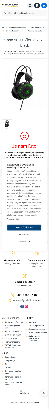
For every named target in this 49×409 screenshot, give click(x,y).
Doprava (32, 322)
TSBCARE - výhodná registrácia (13, 346)
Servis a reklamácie (13, 331)
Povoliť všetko (24, 229)
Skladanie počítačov (37, 329)
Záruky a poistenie (36, 326)
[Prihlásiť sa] (30, 5)
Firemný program (12, 342)
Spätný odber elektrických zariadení (34, 338)
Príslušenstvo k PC (37, 28)
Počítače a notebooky (17, 28)
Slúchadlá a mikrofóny (14, 31)
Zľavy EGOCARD (11, 338)
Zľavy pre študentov (13, 335)
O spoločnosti (10, 357)
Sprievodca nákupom (14, 322)
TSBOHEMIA (34, 402)
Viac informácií (13, 220)
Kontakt (8, 364)
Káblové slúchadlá (35, 31)
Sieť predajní (10, 361)
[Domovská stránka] (3, 28)
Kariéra (8, 368)
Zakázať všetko (24, 243)
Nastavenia (24, 236)
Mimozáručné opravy (37, 333)
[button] (7, 124)
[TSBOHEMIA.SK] (10, 5)
